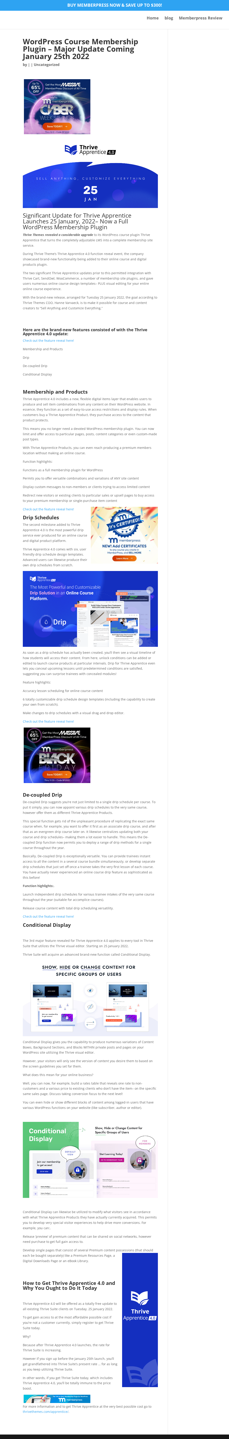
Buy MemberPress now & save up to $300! (114, 5)
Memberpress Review (200, 18)
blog (169, 18)
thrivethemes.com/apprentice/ (45, 1411)
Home (153, 18)
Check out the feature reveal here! (48, 340)
